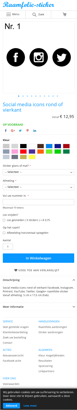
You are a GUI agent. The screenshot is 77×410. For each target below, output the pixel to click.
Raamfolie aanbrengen (52, 327)
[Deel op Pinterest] (28, 130)
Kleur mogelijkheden (51, 355)
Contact (7, 342)
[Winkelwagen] (65, 14)
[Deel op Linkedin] (34, 130)
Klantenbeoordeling (15, 332)
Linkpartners (46, 371)
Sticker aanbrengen (50, 332)
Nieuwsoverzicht (13, 355)
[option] (6, 146)
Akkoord (11, 405)
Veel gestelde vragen (16, 327)
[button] (18, 96)
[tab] (38, 280)
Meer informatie (13, 306)
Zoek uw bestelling (14, 337)
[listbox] (38, 152)
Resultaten (45, 360)
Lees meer (30, 405)
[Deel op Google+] (13, 130)
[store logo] (38, 6)
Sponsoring (45, 366)
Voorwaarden (11, 384)
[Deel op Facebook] (6, 130)
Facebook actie (12, 360)
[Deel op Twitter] (20, 130)
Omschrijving (11, 280)
